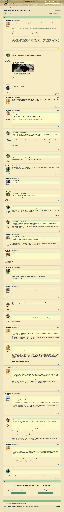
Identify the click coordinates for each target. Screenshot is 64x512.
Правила (14, 5)
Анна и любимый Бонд (8, 394)
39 (8, 309)
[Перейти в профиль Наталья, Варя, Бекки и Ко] (8, 254)
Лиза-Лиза (8, 130)
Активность (18, 3)
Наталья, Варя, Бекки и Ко (8, 251)
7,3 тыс (8, 92)
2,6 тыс (8, 137)
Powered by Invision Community (32, 510)
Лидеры (23, 3)
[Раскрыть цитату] (13, 112)
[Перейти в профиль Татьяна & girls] (8, 169)
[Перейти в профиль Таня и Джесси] (8, 55)
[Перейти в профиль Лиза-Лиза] (8, 133)
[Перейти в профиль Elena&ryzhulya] (5, 13)
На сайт (10, 3)
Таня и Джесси (8, 52)
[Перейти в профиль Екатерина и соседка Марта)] (8, 305)
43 (8, 351)
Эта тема (56, 3)
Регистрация (58, 1)
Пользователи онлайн (25, 5)
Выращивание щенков (15, 13)
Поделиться (50, 13)
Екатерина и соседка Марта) (8, 301)
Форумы (10, 5)
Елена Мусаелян (22, 132)
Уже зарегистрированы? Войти (49, 1)
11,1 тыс (7, 173)
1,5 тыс (8, 320)
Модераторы (19, 5)
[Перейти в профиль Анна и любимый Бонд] (8, 398)
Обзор (14, 3)
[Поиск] (60, 3)
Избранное (27, 3)
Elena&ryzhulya (11, 12)
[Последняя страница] (15, 17)
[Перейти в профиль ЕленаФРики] (8, 237)
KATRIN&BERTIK (8, 84)
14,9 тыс (8, 59)
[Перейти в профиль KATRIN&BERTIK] (8, 88)
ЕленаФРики (8, 234)
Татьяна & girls (8, 165)
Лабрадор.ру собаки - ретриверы (27, 1)
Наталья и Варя (22, 329)
